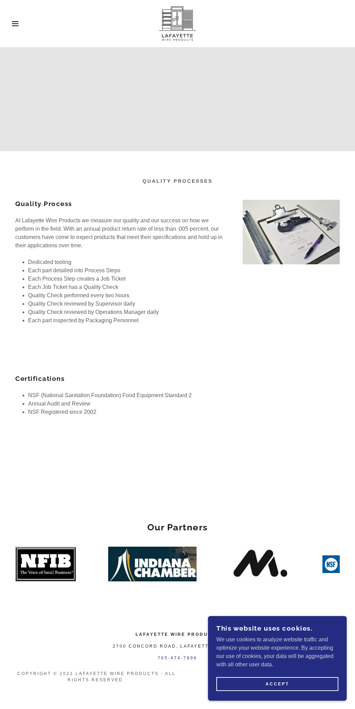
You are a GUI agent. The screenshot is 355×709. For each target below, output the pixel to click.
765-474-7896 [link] (177, 658)
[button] (17, 24)
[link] (177, 23)
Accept (277, 684)
